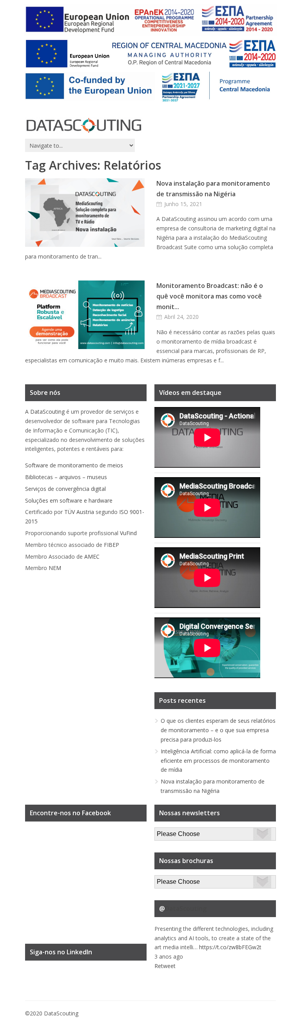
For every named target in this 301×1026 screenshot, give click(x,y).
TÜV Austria (79, 512)
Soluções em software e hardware (68, 500)
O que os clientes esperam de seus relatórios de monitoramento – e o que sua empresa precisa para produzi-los (218, 730)
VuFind (128, 533)
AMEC (92, 556)
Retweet (165, 966)
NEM (55, 568)
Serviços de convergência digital (65, 488)
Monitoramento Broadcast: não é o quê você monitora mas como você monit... (209, 296)
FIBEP (111, 544)
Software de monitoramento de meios (74, 465)
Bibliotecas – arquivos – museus (66, 477)
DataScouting (47, 411)
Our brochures (172, 879)
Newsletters (169, 832)
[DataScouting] (84, 125)
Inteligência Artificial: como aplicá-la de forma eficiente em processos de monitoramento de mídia (218, 760)
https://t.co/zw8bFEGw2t (230, 947)
